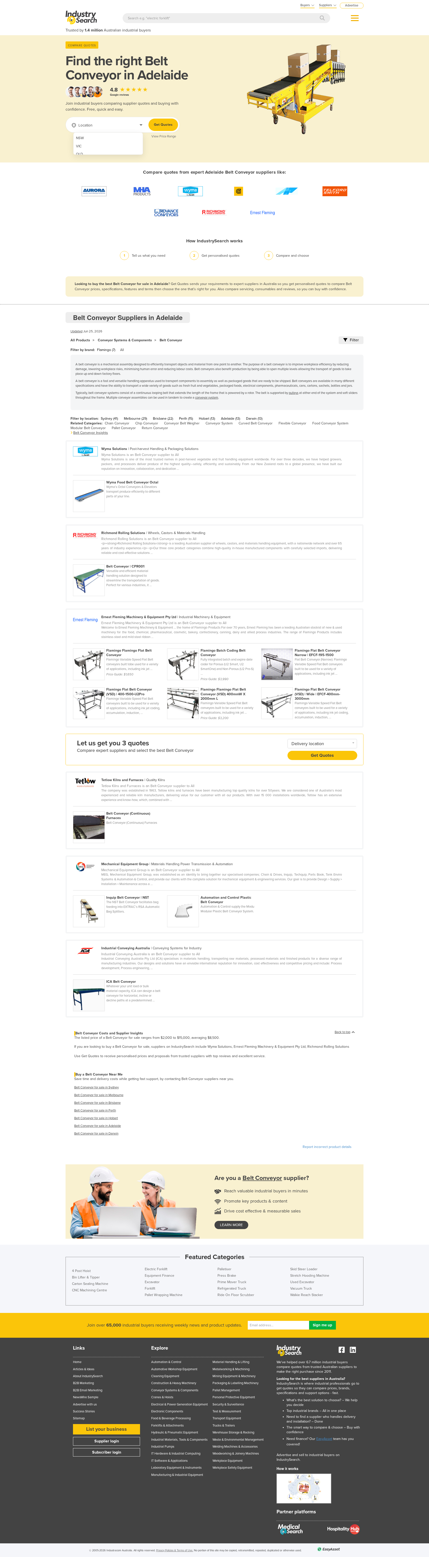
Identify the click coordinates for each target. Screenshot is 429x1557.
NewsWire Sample (85, 1397)
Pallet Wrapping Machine (163, 1295)
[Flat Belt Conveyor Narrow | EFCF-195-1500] (308, 646)
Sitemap (79, 1418)
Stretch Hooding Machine (309, 1275)
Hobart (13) (207, 418)
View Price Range (163, 136)
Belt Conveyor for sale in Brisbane (97, 1103)
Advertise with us (85, 1404)
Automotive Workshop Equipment (174, 1369)
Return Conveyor (155, 428)
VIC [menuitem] (79, 146)
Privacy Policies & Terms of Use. (174, 1550)
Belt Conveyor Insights (90, 433)
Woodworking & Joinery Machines (236, 1454)
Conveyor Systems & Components (125, 340)
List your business (106, 1429)
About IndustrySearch (88, 1376)
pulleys (293, 393)
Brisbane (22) (163, 418)
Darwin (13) (254, 418)
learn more (231, 1225)
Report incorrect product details (327, 1147)
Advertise (351, 5)
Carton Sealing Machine (90, 1284)
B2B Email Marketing (87, 1390)
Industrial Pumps (162, 1447)
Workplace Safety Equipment (232, 1468)
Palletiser (224, 1269)
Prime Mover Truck (231, 1282)
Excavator (152, 1282)
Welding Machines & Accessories (235, 1447)
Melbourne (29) (135, 418)
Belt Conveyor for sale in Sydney (96, 1087)
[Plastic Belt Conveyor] (213, 893)
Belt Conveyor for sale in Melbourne (98, 1095)
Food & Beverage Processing (171, 1418)
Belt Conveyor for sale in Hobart (96, 1118)
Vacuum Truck (301, 1288)
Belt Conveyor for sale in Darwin (96, 1134)
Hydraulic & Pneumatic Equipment (174, 1432)
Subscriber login (106, 1452)
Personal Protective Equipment (234, 1397)
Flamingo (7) (106, 350)
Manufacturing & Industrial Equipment (177, 1475)
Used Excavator (302, 1282)
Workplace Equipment (228, 1461)
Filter (354, 340)
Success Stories (84, 1411)
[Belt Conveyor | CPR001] (119, 562)
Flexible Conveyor (292, 423)
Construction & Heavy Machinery (173, 1383)
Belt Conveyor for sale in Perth (95, 1110)
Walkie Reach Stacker (306, 1295)
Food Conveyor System (330, 423)
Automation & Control (166, 1362)
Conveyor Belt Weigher (182, 423)
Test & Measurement (227, 1411)
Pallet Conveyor (124, 428)
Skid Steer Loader (304, 1269)
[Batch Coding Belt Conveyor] (214, 646)
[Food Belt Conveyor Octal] (119, 477)
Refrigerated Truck (231, 1288)
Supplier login (106, 1441)
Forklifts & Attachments (167, 1426)
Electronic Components (167, 1411)
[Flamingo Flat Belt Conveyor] (120, 646)
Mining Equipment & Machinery (234, 1376)
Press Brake (226, 1275)
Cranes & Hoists (162, 1397)
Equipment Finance (159, 1275)
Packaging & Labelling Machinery (235, 1383)
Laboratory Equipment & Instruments (176, 1468)
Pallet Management (226, 1390)
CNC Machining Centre (89, 1290)
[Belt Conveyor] (119, 977)
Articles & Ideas (83, 1369)
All (122, 350)
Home (77, 1362)
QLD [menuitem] (79, 154)
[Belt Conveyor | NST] (120, 893)
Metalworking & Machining (231, 1369)
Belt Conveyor (171, 340)
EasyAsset (324, 1439)
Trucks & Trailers (224, 1426)
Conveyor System (219, 423)
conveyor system (206, 398)
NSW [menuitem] (80, 138)
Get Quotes (163, 125)
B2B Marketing (83, 1383)
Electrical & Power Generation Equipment (179, 1404)
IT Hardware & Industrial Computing (175, 1454)
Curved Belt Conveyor (256, 423)
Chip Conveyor (146, 423)
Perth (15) (186, 418)
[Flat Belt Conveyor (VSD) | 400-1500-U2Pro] (120, 685)
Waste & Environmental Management (238, 1440)
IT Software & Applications (169, 1461)
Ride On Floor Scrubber (235, 1295)
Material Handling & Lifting (231, 1362)
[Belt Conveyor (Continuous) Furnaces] (119, 809)
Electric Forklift (156, 1269)
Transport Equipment (227, 1418)
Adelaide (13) (230, 418)
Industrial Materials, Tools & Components (179, 1440)
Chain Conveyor (117, 423)
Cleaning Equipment (165, 1376)
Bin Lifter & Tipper (86, 1277)
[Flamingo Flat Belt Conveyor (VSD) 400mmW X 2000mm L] (214, 685)
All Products (80, 340)
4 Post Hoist (81, 1271)
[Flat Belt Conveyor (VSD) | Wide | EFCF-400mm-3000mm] (308, 685)
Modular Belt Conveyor (88, 428)
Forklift (150, 1288)
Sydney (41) (109, 418)
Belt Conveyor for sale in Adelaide (97, 1126)
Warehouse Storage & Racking (233, 1432)
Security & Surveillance (228, 1404)
